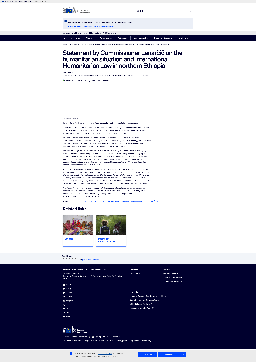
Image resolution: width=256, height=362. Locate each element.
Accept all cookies (147, 355)
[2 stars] (65, 259)
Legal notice (134, 341)
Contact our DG (135, 274)
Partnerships (122, 38)
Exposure (66, 313)
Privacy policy (121, 341)
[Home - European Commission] (79, 10)
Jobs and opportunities (171, 274)
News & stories (183, 38)
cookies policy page (105, 353)
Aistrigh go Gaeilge (75, 26)
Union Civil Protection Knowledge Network (145, 300)
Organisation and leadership (173, 278)
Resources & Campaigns (163, 38)
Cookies (110, 341)
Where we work (106, 38)
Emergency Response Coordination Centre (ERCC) (148, 296)
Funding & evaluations (140, 38)
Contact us (116, 337)
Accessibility (146, 341)
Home (65, 38)
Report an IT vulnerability (72, 341)
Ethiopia (69, 239)
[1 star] (63, 259)
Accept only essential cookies (172, 355)
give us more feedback (90, 260)
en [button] (141, 11)
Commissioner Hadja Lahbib (173, 282)
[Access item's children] (82, 38)
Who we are (75, 38)
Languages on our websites (94, 341)
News (84, 44)
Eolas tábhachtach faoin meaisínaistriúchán (98, 26)
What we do (90, 38)
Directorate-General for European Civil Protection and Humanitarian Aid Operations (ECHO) (123, 201)
